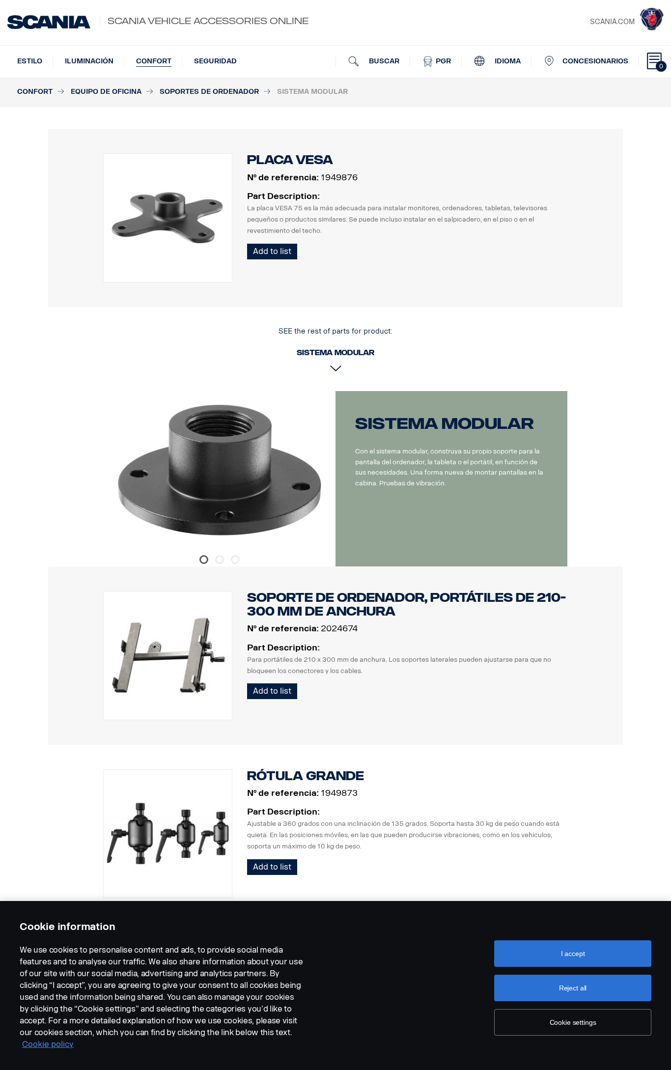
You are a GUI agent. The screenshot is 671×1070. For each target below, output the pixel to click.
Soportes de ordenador (209, 91)
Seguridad (215, 61)
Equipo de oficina (106, 91)
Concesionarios (595, 61)
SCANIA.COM (612, 22)
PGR (442, 61)
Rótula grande (305, 776)
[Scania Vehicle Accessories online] (49, 22)
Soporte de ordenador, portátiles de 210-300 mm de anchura (406, 605)
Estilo (29, 61)
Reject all (573, 988)
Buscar (383, 61)
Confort (153, 61)
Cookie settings (573, 1022)
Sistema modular (444, 423)
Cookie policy (48, 1044)
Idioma (507, 61)
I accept (573, 953)
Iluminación (89, 61)
